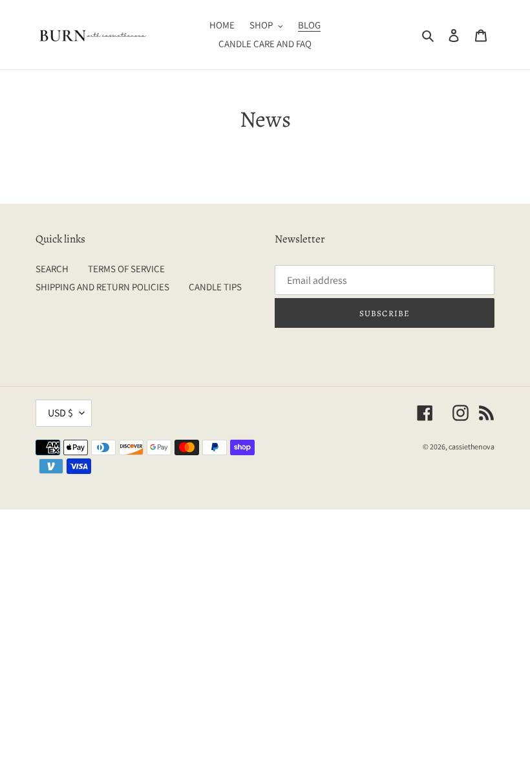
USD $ (60, 413)
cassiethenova (471, 446)
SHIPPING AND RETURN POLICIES (102, 287)
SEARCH (52, 269)
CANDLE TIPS (215, 287)
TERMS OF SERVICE (126, 269)
